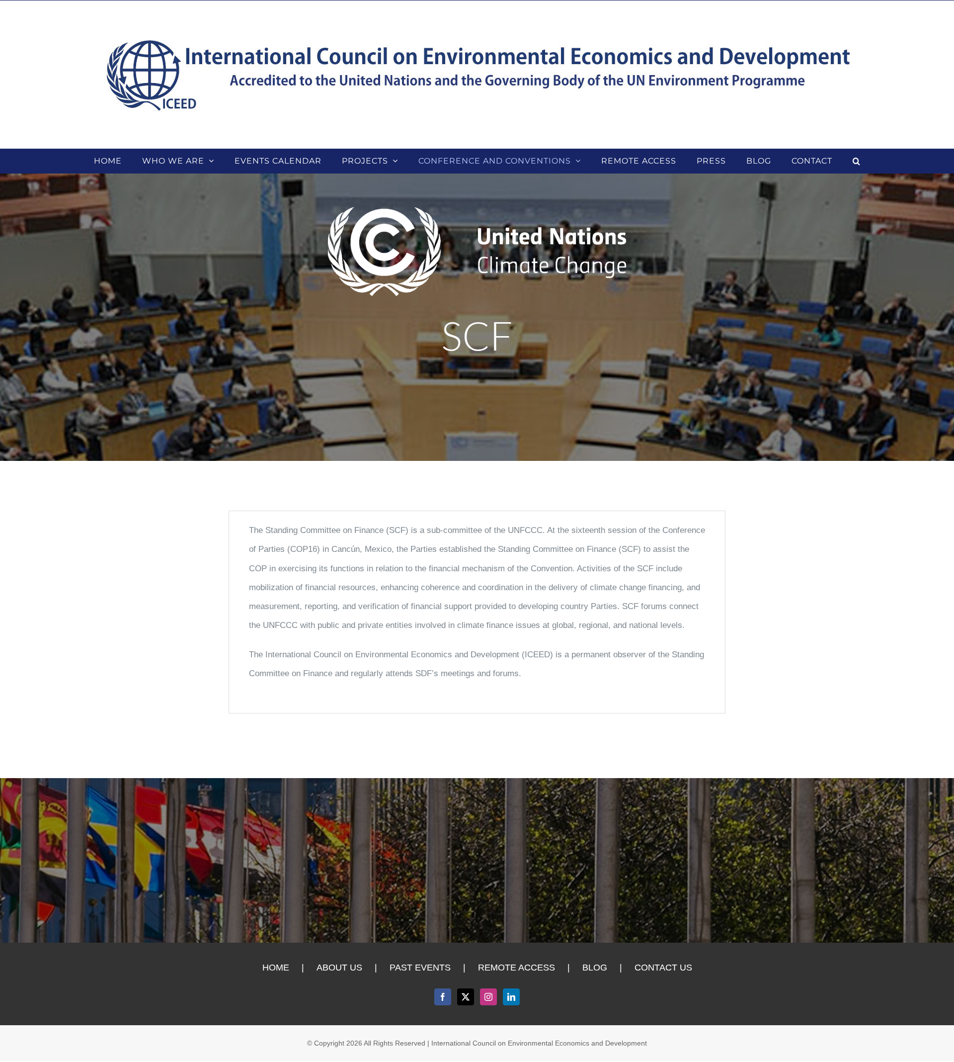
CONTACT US (663, 968)
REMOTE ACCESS (516, 968)
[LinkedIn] (511, 996)
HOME (275, 968)
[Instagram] (488, 996)
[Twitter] (465, 996)
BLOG (594, 968)
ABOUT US (339, 968)
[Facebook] (442, 996)
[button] (857, 161)
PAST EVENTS (420, 968)
